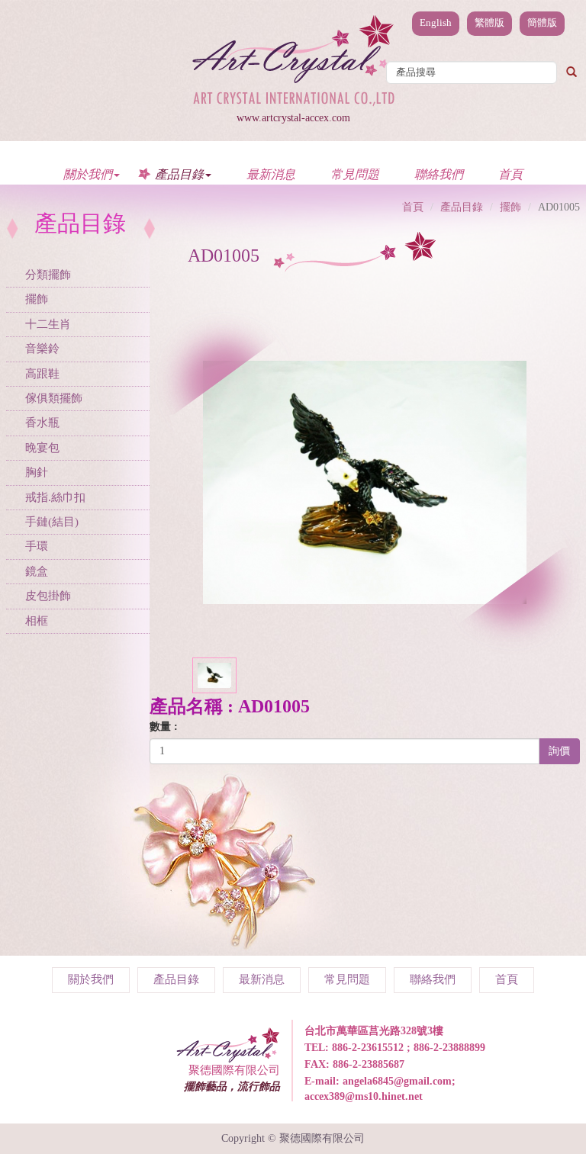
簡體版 (542, 23)
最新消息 (270, 174)
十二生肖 (48, 324)
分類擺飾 (48, 274)
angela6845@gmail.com (397, 1081)
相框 (36, 621)
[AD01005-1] (214, 674)
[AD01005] (364, 481)
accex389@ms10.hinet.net (363, 1096)
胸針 (36, 472)
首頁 (510, 174)
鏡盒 (36, 571)
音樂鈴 (42, 348)
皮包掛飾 (48, 596)
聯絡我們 (438, 174)
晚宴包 (42, 448)
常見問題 (354, 174)
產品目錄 (461, 207)
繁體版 (489, 23)
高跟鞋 (42, 374)
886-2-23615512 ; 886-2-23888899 (408, 1047)
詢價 (559, 751)
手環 (36, 546)
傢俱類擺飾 (53, 398)
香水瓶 (42, 422)
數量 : (164, 726)
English (436, 23)
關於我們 (91, 979)
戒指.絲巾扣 (55, 497)
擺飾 (36, 299)
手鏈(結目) (52, 522)
